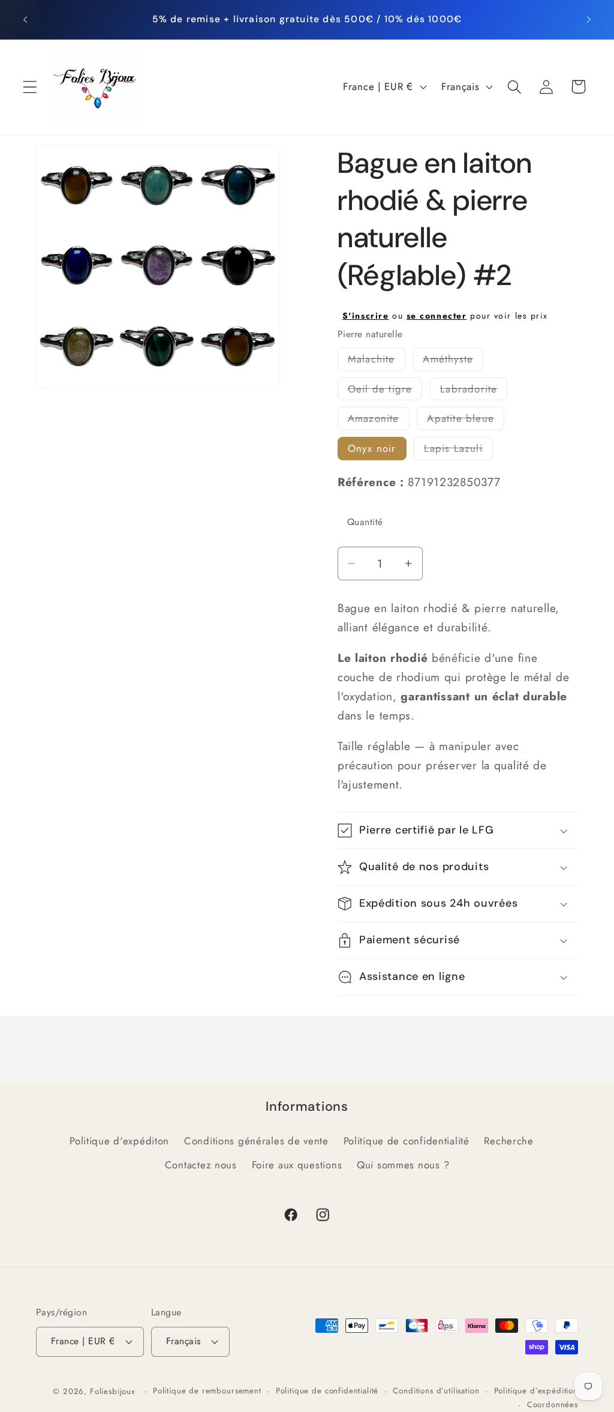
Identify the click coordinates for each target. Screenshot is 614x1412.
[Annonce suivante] (589, 19)
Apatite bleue (465, 420)
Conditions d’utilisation (436, 1390)
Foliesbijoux (113, 1391)
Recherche (508, 1141)
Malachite (376, 361)
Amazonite (379, 420)
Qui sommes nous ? (403, 1165)
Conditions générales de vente (256, 1141)
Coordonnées (552, 1404)
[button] (30, 87)
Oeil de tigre (385, 391)
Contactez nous (201, 1165)
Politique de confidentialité (406, 1141)
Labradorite (473, 391)
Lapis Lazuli (458, 450)
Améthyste (453, 361)
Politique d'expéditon (119, 1141)
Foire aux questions (297, 1165)
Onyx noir (372, 448)
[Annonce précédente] (25, 19)
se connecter (437, 316)
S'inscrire (365, 316)
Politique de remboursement (207, 1390)
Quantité (365, 522)
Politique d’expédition (536, 1390)
